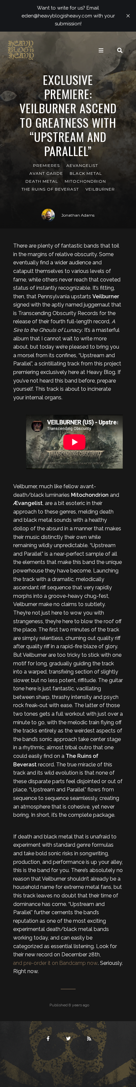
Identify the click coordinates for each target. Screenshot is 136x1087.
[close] (128, 16)
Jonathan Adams (77, 215)
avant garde (46, 173)
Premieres (46, 165)
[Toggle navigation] (101, 50)
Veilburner (100, 189)
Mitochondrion (85, 181)
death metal (41, 181)
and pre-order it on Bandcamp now (55, 963)
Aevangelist (82, 165)
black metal (86, 173)
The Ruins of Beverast (50, 189)
